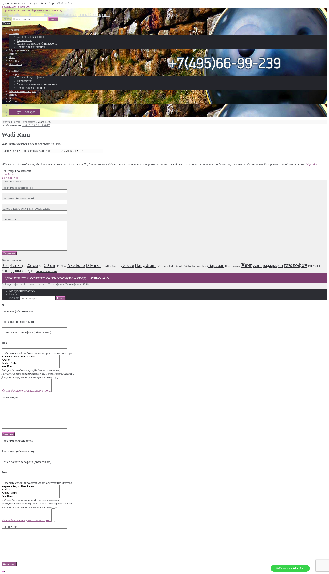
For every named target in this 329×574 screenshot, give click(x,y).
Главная (14, 29)
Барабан (216, 265)
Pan (193, 266)
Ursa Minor (8, 174)
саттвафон (315, 266)
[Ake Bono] (30, 366)
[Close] (3, 571)
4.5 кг (16, 265)
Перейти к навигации (16, 10)
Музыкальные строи (22, 50)
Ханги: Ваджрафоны (30, 36)
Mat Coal (187, 266)
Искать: (6, 19)
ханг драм (11, 270)
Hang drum (145, 265)
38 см (63, 266)
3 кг (5, 265)
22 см (32, 265)
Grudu (128, 265)
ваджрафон (273, 265)
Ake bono (76, 265)
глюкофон (295, 265)
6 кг (24, 266)
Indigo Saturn (162, 266)
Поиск (13, 294)
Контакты (15, 64)
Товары (14, 33)
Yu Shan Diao (10, 177)
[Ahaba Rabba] (30, 363)
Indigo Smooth (176, 266)
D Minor (93, 265)
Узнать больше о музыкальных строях (26, 390)
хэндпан (29, 271)
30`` (58, 266)
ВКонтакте (9, 6)
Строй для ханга (24, 121)
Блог (12, 57)
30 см (49, 265)
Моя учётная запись (22, 291)
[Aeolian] (30, 360)
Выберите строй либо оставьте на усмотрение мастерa (38, 501)
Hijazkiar (311, 164)
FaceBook (24, 6)
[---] (53, 380)
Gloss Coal (106, 266)
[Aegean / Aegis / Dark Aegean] (30, 356)
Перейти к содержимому (47, 10)
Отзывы (14, 60)
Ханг (246, 265)
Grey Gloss (117, 266)
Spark (198, 266)
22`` (41, 266)
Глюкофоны (24, 40)
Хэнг (257, 265)
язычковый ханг (46, 271)
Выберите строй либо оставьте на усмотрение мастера (38, 372)
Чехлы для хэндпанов (31, 47)
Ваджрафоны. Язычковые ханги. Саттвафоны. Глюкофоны (56, 14)
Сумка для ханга (232, 266)
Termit (205, 266)
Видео (13, 53)
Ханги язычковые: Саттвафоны (37, 43)
